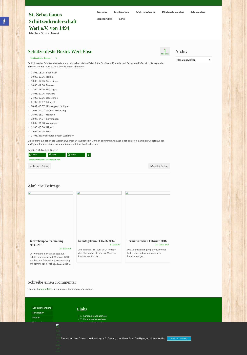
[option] (50, 232)
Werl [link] (58, 160)
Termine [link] (47, 58)
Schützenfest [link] (51, 160)
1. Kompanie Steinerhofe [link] (93, 315)
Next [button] (167, 232)
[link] (4, 21)
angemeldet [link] (44, 289)
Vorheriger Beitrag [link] (39, 166)
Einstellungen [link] (179, 338)
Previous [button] (31, 232)
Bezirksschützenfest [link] (37, 160)
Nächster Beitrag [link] (159, 166)
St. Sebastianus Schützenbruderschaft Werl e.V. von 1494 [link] (53, 21)
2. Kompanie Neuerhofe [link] (93, 319)
